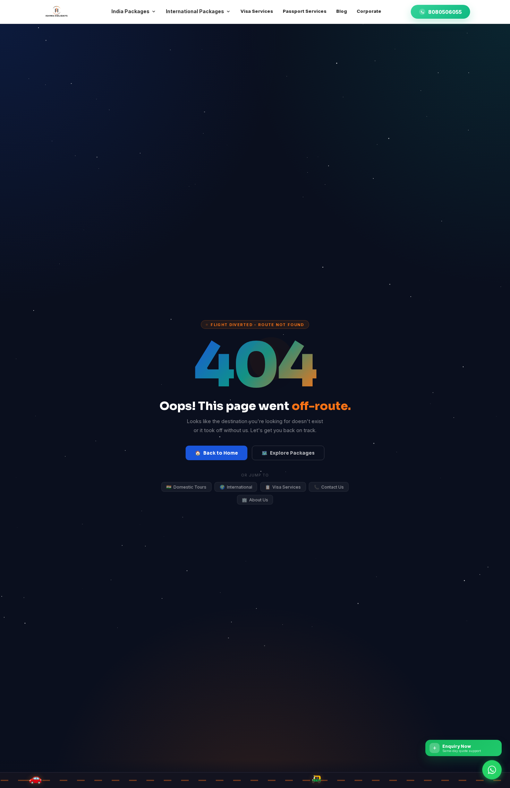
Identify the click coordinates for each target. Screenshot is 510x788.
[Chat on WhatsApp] (492, 768)
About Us (255, 499)
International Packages (195, 11)
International (236, 487)
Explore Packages (288, 453)
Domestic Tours (186, 487)
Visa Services (283, 487)
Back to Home (216, 453)
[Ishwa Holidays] (57, 11)
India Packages (130, 11)
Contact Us (329, 487)
